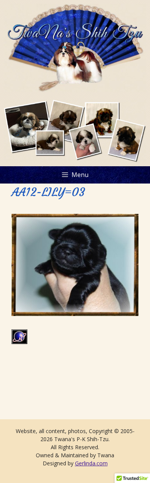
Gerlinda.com (91, 463)
